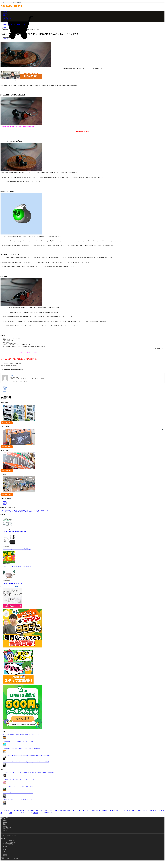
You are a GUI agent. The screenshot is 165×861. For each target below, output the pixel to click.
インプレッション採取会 (90, 810)
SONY (57, 810)
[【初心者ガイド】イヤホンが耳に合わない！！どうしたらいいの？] (4, 782)
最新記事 (5, 11)
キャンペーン (6, 14)
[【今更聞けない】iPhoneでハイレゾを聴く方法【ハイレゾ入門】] (4, 796)
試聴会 (46, 813)
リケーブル (151, 810)
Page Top (2, 857)
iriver (39, 810)
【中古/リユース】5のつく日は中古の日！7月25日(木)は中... (17, 566)
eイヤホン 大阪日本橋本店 (9, 842)
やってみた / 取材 (7, 18)
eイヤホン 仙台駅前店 (8, 844)
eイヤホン (25, 810)
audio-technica (11, 810)
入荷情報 (5, 17)
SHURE (51, 810)
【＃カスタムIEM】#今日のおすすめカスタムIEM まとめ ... (17, 531)
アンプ (66, 810)
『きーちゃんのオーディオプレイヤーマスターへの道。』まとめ (18, 786)
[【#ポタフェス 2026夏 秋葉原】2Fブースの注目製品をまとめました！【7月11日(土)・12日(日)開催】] (4, 765)
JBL (41, 810)
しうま (4, 40)
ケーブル (114, 810)
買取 (49, 813)
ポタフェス (146, 810)
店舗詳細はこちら (6, 423)
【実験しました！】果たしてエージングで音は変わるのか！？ (17, 799)
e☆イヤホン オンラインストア (10, 835)
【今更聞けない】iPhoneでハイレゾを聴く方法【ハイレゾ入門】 (18, 793)
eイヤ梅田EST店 (32, 810)
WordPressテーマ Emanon (9, 859)
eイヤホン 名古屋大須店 (8, 843)
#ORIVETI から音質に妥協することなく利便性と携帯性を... (17, 549)
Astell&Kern (6, 810)
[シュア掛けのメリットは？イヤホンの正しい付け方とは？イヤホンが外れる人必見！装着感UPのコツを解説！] (4, 775)
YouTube (5, 854)
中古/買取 (5, 21)
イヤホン (76, 810)
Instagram (5, 503)
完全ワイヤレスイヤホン (27, 813)
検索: (2, 586)
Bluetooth (17, 810)
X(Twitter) (5, 851)
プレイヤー (131, 810)
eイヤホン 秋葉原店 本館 (8, 840)
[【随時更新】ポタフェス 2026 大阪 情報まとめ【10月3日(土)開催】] (4, 744)
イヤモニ (83, 810)
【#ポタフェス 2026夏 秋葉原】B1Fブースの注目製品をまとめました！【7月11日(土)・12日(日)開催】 (26, 755)
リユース (156, 810)
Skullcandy (54, 810)
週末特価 (52, 812)
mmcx (43, 810)
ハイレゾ (126, 810)
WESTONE (63, 810)
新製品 (4, 15)
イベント (5, 13)
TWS (60, 810)
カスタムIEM (6, 19)
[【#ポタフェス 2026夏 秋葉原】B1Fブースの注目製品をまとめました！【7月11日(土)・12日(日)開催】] (4, 758)
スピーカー (118, 810)
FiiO (37, 810)
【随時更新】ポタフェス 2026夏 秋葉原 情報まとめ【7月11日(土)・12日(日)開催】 (22, 748)
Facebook (5, 502)
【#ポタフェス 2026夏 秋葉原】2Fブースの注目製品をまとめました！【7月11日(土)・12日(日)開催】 (26, 762)
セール (122, 810)
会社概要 (5, 846)
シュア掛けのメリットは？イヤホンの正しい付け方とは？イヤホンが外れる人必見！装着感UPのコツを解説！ (28, 772)
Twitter (4, 501)
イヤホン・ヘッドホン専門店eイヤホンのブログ (10, 858)
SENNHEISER (47, 810)
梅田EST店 (42, 812)
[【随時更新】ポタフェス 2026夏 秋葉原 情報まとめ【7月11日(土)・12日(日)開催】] (4, 751)
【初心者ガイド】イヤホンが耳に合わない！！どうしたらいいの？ (18, 779)
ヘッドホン (138, 810)
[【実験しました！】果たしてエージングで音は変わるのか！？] (4, 803)
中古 (10, 813)
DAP (21, 810)
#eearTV (2, 810)
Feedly (4, 504)
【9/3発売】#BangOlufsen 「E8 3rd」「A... (13, 583)
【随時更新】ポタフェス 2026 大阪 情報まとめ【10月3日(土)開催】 (18, 741)
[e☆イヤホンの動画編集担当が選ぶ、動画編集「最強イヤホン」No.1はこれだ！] (4, 737)
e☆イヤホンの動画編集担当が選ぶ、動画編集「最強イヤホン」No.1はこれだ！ (21, 734)
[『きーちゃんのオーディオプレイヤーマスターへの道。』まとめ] (4, 789)
